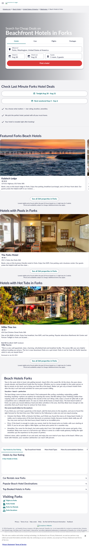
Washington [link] (44, 9)
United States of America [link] (30, 9)
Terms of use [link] (24, 522)
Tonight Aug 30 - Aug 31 (46, 94)
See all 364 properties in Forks (44, 199)
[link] (44, 501)
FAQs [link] (39, 522)
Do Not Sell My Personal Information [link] (54, 522)
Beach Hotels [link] (17, 9)
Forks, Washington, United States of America (30, 50)
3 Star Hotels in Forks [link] (9, 459)
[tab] (16, 41)
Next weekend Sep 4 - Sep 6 (46, 101)
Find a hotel (44, 63)
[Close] (85, 535)
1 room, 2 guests (57, 57)
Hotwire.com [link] (7, 9)
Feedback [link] (70, 522)
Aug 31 (34, 57)
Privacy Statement (8, 544)
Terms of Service (20, 544)
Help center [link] (33, 522)
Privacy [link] (17, 522)
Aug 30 (15, 57)
